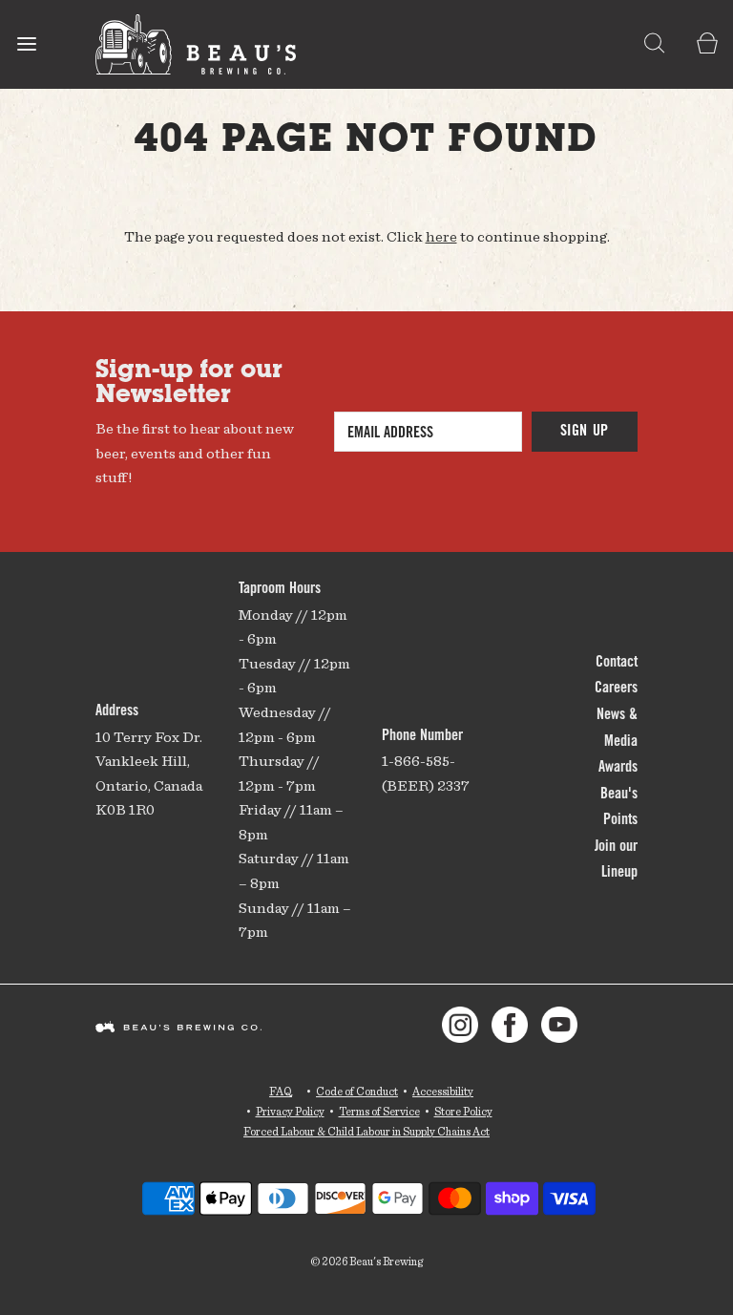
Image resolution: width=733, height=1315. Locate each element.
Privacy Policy (290, 1111)
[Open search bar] (654, 44)
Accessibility (442, 1091)
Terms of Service (379, 1111)
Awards (618, 767)
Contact (617, 662)
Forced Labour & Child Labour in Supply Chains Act (366, 1131)
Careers (616, 688)
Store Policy (463, 1111)
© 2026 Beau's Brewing (366, 1261)
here (441, 236)
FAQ (280, 1091)
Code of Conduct (357, 1091)
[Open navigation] (26, 44)
